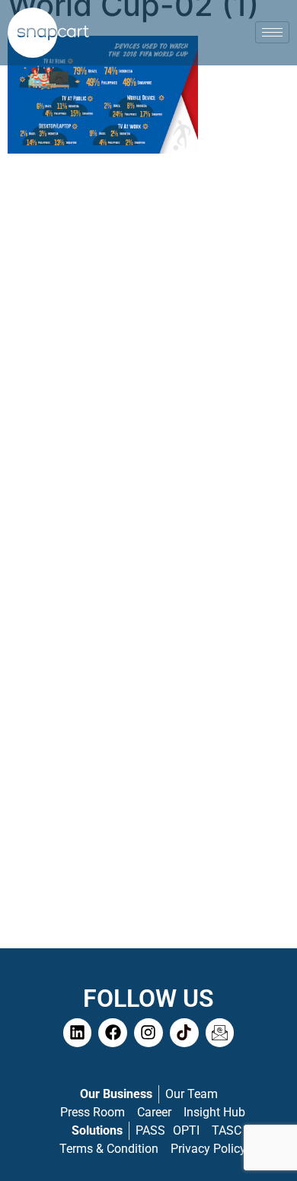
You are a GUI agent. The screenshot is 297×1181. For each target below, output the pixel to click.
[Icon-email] (220, 1032)
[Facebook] (112, 1032)
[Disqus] (148, 360)
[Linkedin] (77, 1032)
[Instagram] (148, 1032)
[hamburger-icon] (272, 32)
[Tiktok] (184, 1032)
